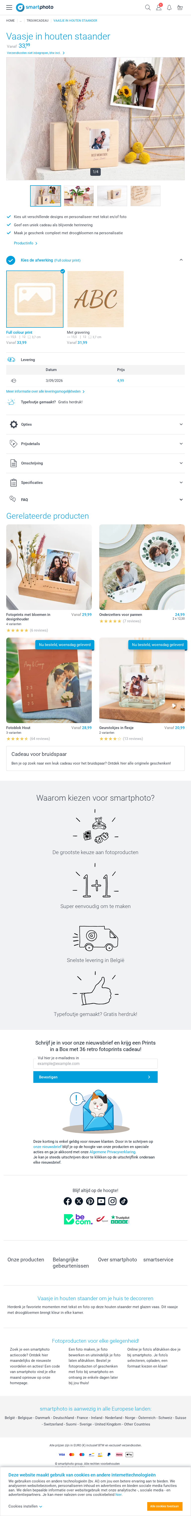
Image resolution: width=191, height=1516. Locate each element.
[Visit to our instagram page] (112, 1201)
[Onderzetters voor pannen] (142, 567)
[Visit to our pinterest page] (90, 1201)
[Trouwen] (21, 20)
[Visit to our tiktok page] (123, 1201)
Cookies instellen (23, 1506)
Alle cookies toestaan (164, 1506)
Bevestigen (48, 1077)
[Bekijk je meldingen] (169, 7)
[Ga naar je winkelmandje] (180, 7)
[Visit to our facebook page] (67, 1201)
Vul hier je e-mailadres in (58, 1058)
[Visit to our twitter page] (79, 1201)
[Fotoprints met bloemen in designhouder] (49, 567)
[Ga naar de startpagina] (34, 7)
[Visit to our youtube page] (101, 1201)
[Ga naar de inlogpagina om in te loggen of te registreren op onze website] (158, 7)
